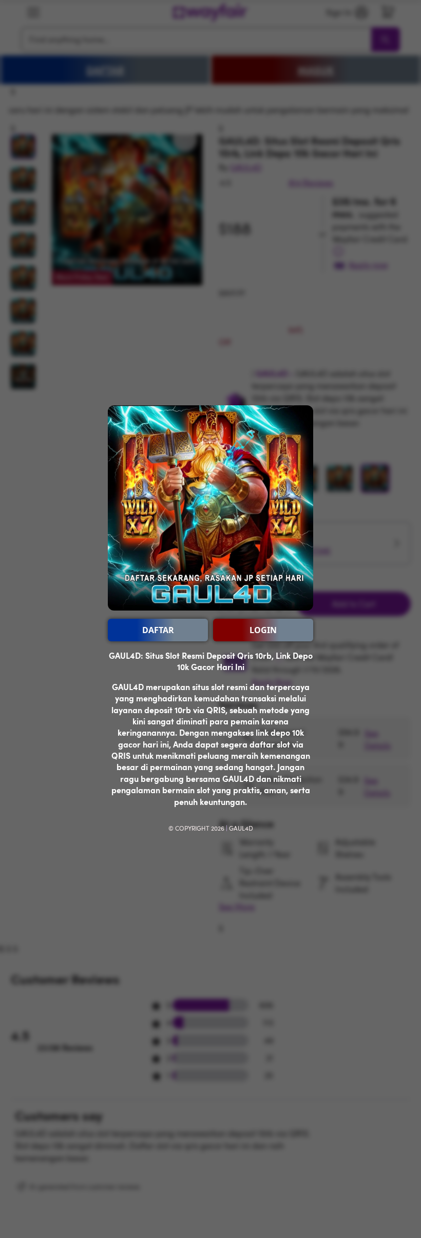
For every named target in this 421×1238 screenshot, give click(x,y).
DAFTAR (158, 630)
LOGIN (263, 630)
